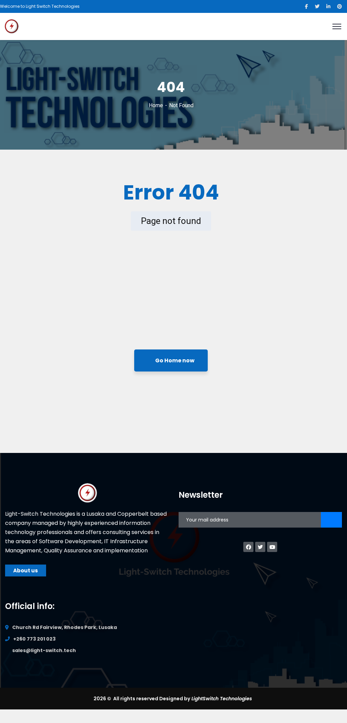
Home (156, 105)
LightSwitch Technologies (221, 698)
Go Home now (174, 360)
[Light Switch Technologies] (11, 26)
